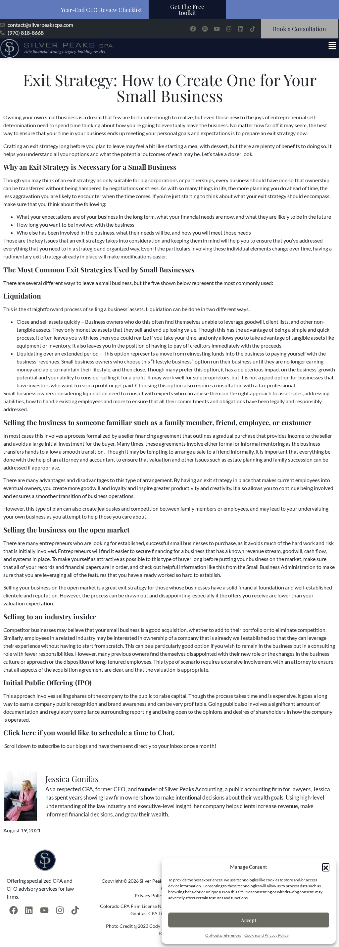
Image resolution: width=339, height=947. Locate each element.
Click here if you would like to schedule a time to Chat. (89, 732)
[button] (325, 866)
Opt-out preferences (223, 935)
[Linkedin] (241, 29)
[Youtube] (217, 29)
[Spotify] (205, 29)
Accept (248, 920)
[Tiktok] (253, 29)
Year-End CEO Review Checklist (101, 9)
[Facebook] (193, 29)
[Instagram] (229, 29)
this (220, 567)
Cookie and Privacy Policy (266, 935)
